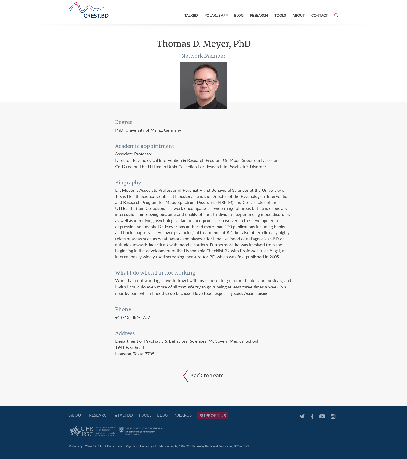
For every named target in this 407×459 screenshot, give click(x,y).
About (299, 15)
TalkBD (191, 15)
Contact (319, 15)
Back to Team (207, 375)
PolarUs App (216, 15)
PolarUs (182, 415)
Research (259, 15)
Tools (280, 15)
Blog (239, 15)
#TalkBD (124, 415)
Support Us (213, 415)
